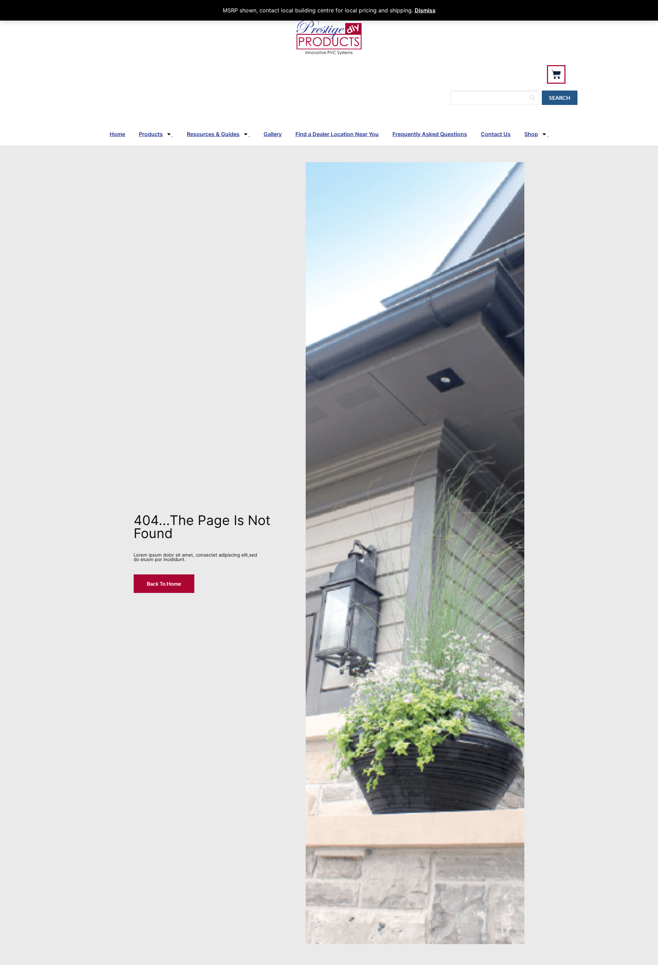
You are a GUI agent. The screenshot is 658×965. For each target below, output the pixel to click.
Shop (531, 134)
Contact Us (496, 134)
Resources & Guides (213, 134)
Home (117, 134)
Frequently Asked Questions (429, 134)
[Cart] (556, 74)
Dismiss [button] (425, 10)
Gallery (273, 134)
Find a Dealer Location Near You (337, 134)
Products (151, 134)
